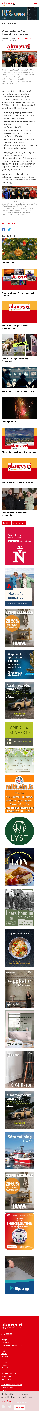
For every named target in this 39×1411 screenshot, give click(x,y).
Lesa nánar (6, 1401)
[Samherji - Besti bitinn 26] (19, 948)
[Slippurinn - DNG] (19, 1275)
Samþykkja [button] (19, 1408)
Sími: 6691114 (6, 1334)
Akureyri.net (19, 523)
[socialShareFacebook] (3, 229)
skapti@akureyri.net (26, 38)
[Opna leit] (30, 3)
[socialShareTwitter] (9, 229)
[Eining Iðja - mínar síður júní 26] (19, 794)
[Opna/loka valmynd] (36, 3)
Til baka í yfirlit (10, 224)
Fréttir (6, 523)
